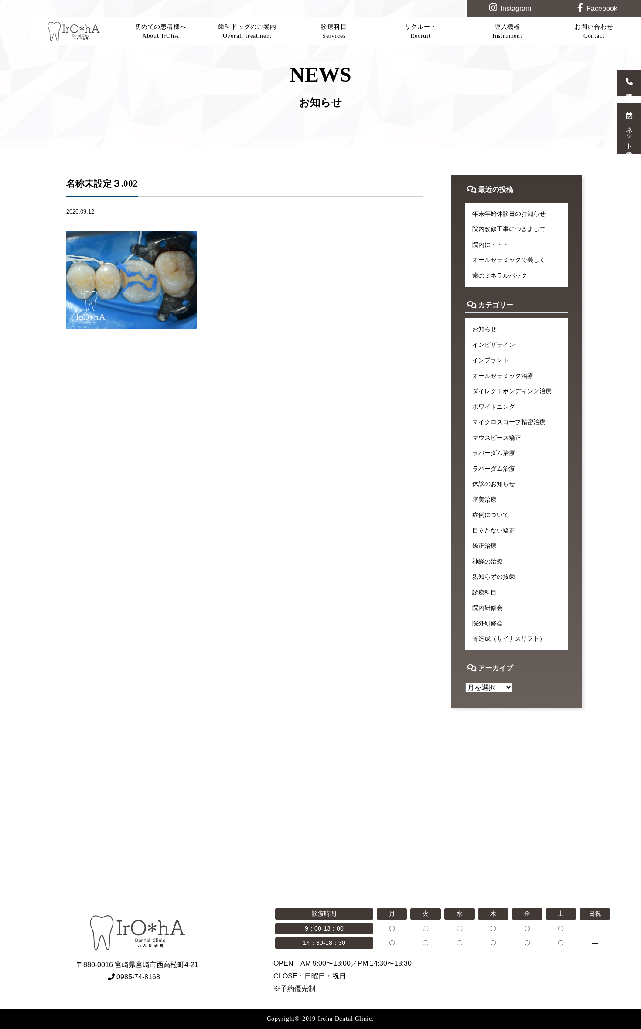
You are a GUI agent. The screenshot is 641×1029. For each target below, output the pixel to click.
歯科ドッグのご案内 (247, 31)
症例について (490, 514)
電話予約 (629, 83)
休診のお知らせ (493, 483)
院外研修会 (487, 623)
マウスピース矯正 (496, 437)
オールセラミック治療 (502, 375)
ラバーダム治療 (493, 452)
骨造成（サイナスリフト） (509, 638)
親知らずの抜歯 (493, 576)
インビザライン (493, 344)
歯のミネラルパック (499, 275)
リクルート (421, 31)
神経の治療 (487, 561)
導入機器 (507, 31)
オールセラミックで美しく (509, 259)
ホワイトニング (493, 406)
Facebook (601, 8)
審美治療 (484, 499)
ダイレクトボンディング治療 (512, 390)
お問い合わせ (594, 31)
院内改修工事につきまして (509, 228)
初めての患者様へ (160, 31)
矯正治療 (484, 545)
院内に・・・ (490, 244)
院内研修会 (487, 607)
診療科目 (334, 31)
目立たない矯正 (493, 530)
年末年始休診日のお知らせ (509, 213)
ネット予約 (629, 134)
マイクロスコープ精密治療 (509, 421)
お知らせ (484, 329)
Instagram (516, 8)
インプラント (490, 360)
